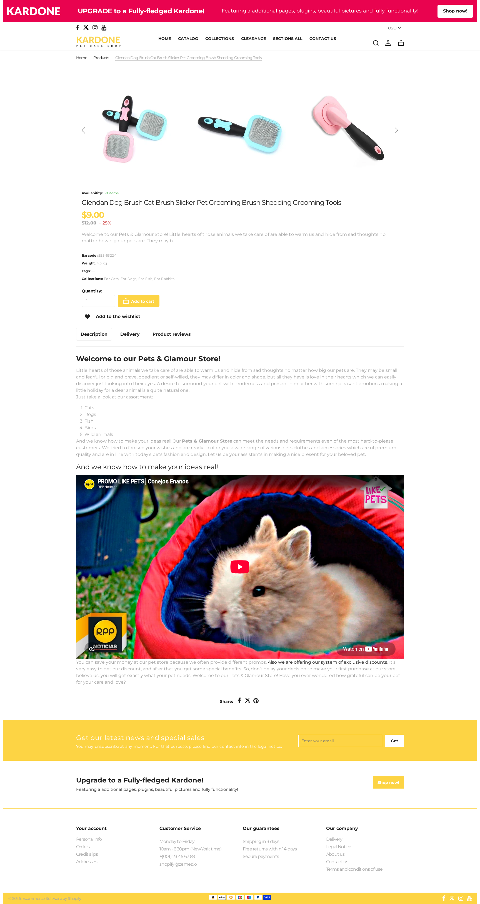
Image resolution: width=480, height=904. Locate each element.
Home (164, 39)
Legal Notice (338, 846)
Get (394, 740)
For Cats (111, 279)
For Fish (145, 279)
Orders (83, 846)
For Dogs (129, 279)
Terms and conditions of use (354, 869)
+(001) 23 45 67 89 (177, 856)
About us (335, 854)
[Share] (239, 701)
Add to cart (142, 301)
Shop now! (455, 11)
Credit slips (87, 854)
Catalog (188, 39)
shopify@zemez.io (178, 864)
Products (101, 57)
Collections (219, 39)
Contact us (337, 861)
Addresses (86, 861)
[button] (84, 130)
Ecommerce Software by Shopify (51, 898)
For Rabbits (164, 279)
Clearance (253, 39)
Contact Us (322, 39)
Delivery (334, 839)
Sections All (287, 39)
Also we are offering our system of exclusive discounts (327, 662)
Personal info (89, 839)
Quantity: (92, 291)
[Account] (388, 43)
